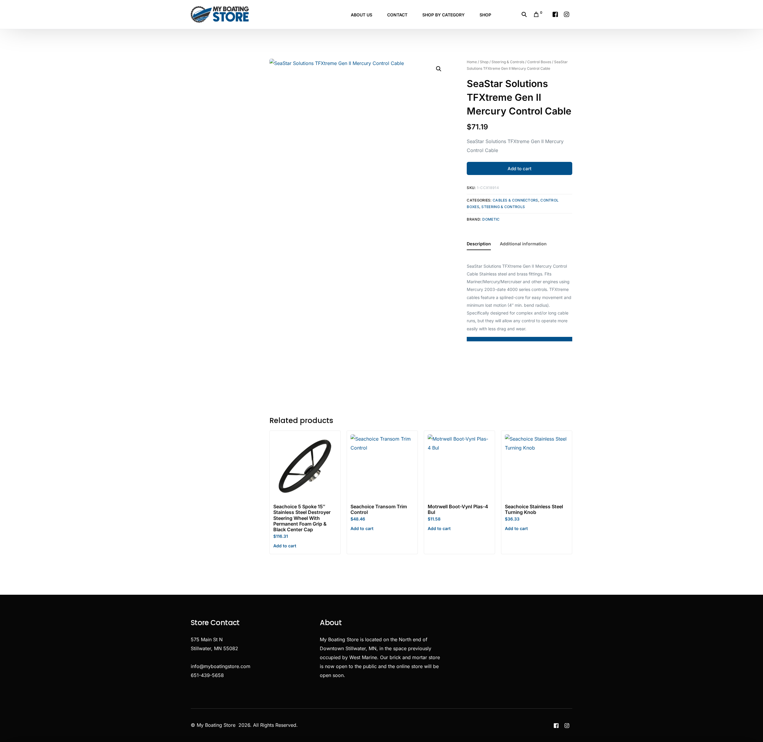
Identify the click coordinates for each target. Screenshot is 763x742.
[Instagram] (566, 14)
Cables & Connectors (515, 200)
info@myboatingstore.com (220, 666)
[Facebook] (555, 14)
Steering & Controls (507, 62)
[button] (438, 68)
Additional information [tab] (523, 243)
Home (472, 62)
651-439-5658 (207, 675)
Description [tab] (479, 243)
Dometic (491, 219)
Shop (484, 62)
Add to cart (519, 168)
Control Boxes (539, 62)
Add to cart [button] (284, 545)
